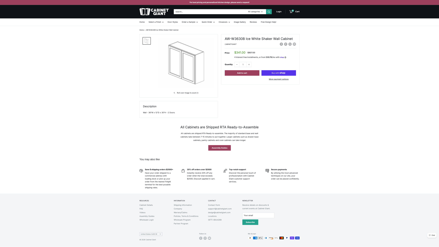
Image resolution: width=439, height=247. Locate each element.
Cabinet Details (146, 205)
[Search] (269, 11)
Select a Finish (155, 22)
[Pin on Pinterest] (285, 44)
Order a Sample (188, 22)
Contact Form (214, 205)
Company (178, 209)
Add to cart (242, 73)
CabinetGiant (231, 44)
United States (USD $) (149, 234)
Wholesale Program (182, 220)
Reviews (253, 22)
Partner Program (181, 223)
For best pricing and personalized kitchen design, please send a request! (219, 2)
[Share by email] (294, 44)
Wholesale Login (146, 220)
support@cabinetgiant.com (220, 209)
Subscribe (250, 222)
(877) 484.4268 (215, 220)
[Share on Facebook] (281, 44)
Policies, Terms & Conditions (186, 216)
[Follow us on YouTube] (209, 238)
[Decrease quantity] (236, 64)
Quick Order (207, 22)
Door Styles (173, 22)
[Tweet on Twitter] (290, 44)
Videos (142, 212)
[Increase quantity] (249, 64)
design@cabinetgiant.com (219, 212)
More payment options (279, 79)
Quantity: (229, 64)
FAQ (141, 209)
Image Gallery (240, 22)
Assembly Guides (219, 148)
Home (142, 22)
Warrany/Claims (180, 212)
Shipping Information (183, 205)
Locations (212, 216)
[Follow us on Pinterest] (205, 238)
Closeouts (223, 22)
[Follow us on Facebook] (200, 238)
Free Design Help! (268, 22)
